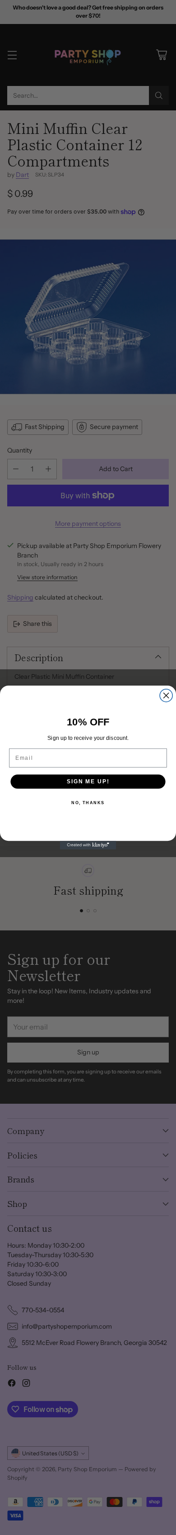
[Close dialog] (166, 695)
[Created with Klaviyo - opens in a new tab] (88, 845)
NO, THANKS (88, 803)
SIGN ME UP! (88, 781)
